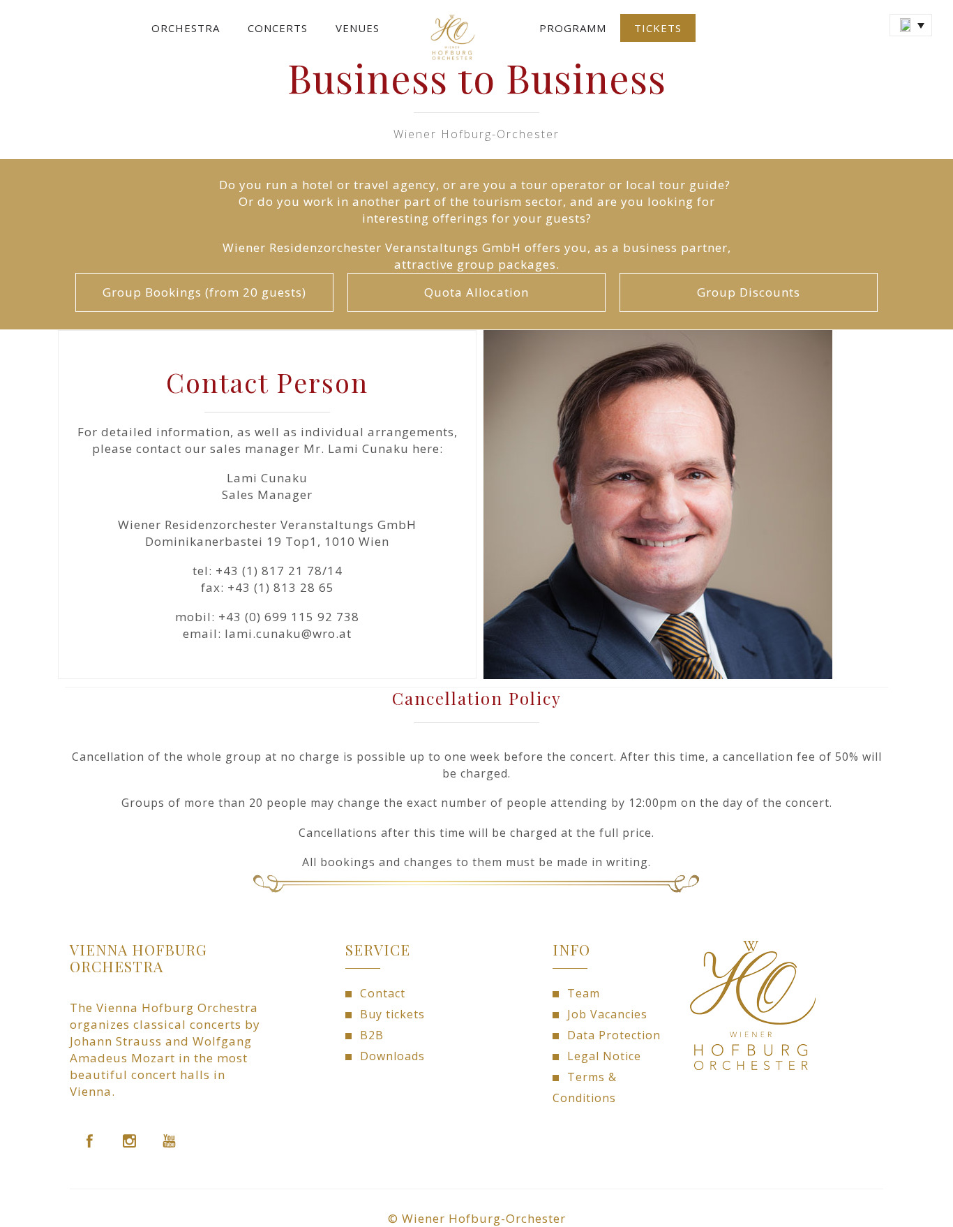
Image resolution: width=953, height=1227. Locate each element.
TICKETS (658, 28)
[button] (911, 25)
